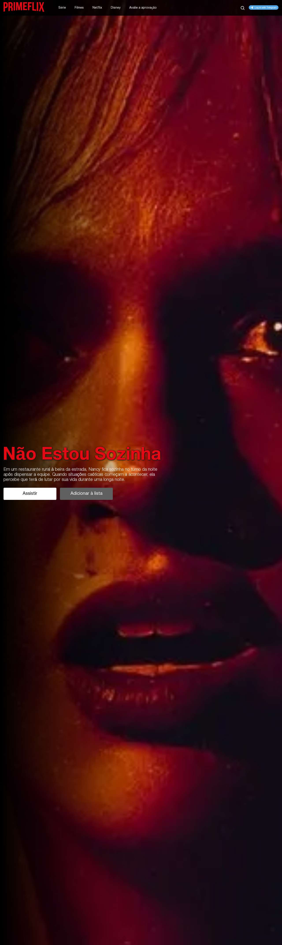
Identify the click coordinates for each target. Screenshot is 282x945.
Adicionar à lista (86, 494)
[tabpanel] (141, 472)
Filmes (79, 7)
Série (62, 7)
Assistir (30, 494)
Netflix (97, 7)
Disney (116, 7)
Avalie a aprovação (143, 7)
